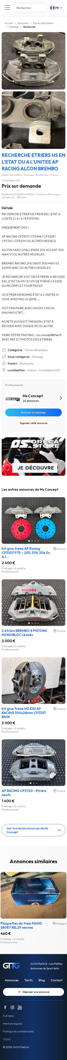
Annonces (22, 23)
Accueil (9, 23)
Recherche (29, 26)
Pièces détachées (43, 23)
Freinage (14, 26)
